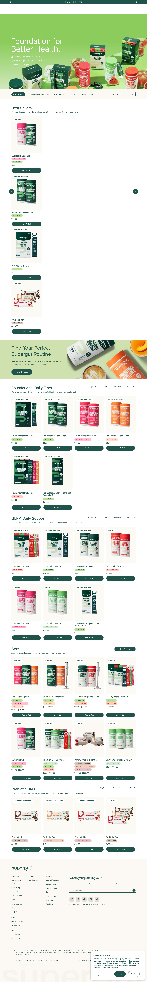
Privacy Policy (112, 967)
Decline (133, 974)
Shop (52, 8)
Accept (120, 974)
